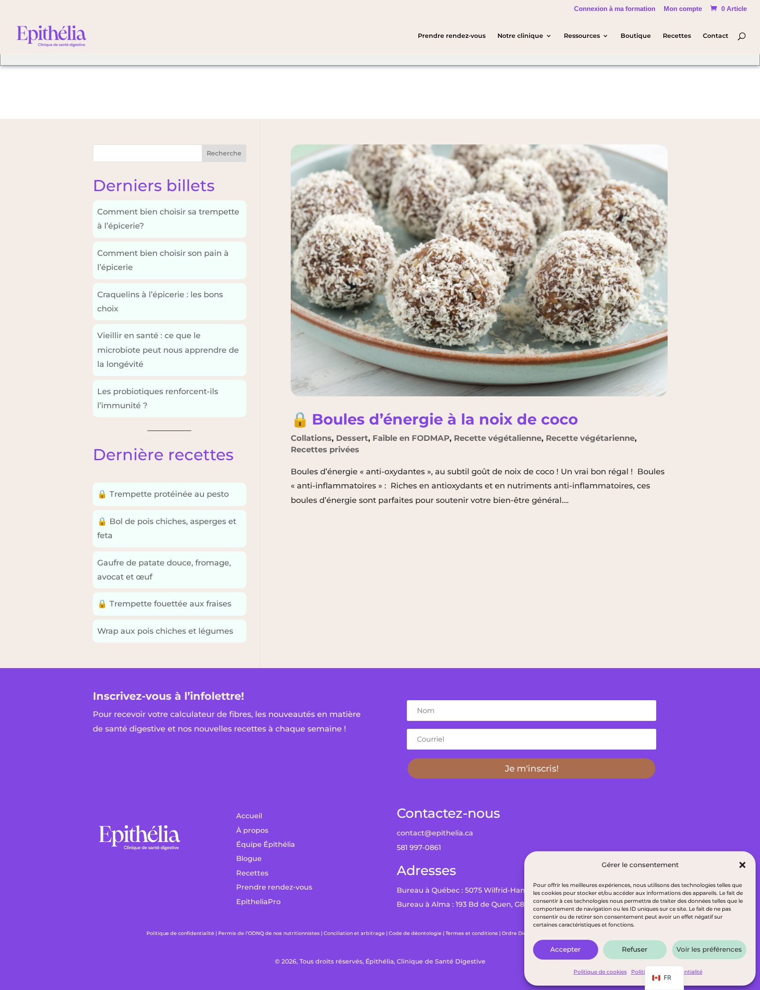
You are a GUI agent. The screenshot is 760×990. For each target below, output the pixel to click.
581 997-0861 (419, 847)
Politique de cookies (600, 971)
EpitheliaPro (258, 902)
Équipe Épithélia (265, 844)
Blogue (249, 858)
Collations (311, 438)
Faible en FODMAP (411, 438)
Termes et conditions (472, 933)
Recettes (677, 36)
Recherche (224, 153)
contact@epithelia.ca (435, 833)
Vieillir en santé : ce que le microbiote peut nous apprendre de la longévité (168, 350)
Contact (715, 36)
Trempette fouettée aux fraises (164, 604)
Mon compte (683, 8)
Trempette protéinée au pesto (163, 494)
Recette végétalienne (497, 438)
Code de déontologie (415, 933)
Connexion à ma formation (614, 8)
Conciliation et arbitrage (354, 933)
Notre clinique (520, 36)
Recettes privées (325, 449)
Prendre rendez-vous (452, 36)
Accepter (565, 949)
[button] (742, 865)
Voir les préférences (709, 949)
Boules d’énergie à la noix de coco (434, 419)
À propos (252, 830)
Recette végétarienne (590, 438)
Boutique (636, 36)
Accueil (249, 816)
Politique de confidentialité (180, 933)
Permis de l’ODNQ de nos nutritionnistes (269, 933)
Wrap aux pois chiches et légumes (165, 631)
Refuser (634, 949)
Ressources (582, 36)
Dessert (352, 438)
